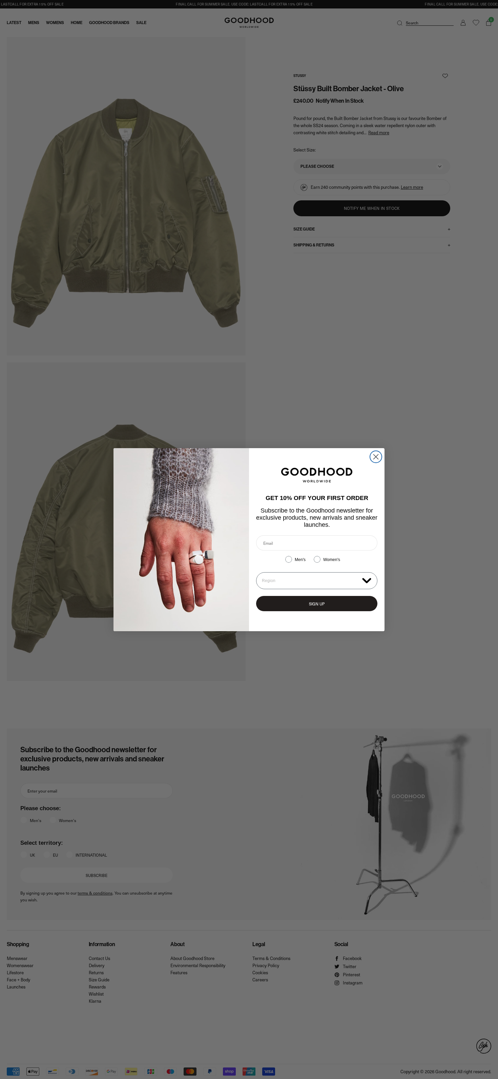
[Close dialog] (376, 457)
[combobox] (310, 581)
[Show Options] (366, 580)
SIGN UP (317, 603)
